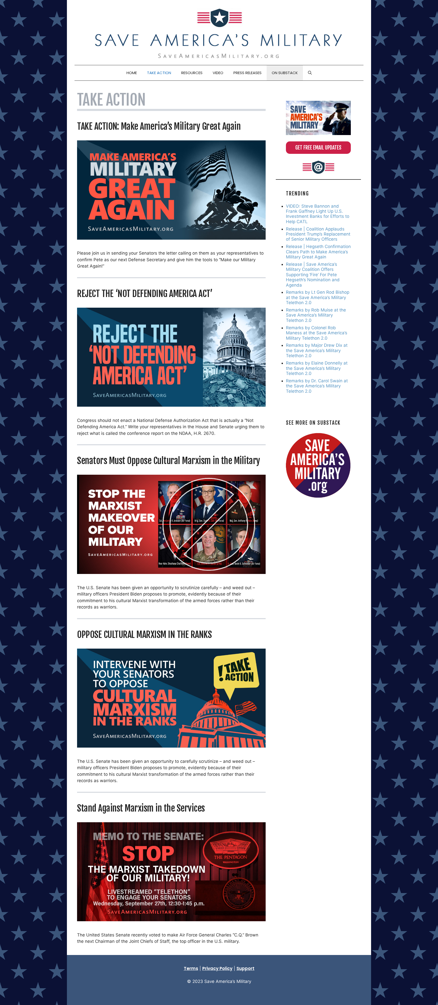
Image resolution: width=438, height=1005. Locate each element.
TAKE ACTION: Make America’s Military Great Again (159, 126)
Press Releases (247, 72)
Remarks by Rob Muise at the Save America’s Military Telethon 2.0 (316, 315)
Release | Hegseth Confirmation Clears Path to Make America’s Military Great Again (318, 251)
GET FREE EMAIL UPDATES (318, 147)
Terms (191, 968)
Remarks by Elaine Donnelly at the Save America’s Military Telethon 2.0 (317, 368)
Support (245, 968)
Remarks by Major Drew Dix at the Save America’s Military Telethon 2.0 (317, 350)
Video (218, 72)
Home (131, 72)
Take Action (159, 72)
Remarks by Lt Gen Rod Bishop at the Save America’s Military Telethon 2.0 (317, 297)
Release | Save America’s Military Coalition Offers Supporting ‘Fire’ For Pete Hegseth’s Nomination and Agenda (313, 275)
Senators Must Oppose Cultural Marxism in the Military (168, 460)
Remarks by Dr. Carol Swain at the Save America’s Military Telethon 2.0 (317, 386)
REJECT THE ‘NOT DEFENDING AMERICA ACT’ (144, 293)
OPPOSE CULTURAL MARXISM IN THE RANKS (144, 634)
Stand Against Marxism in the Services (141, 808)
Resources (192, 72)
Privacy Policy (217, 968)
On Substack (285, 72)
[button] (310, 72)
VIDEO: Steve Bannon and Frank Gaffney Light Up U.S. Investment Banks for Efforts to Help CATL (317, 214)
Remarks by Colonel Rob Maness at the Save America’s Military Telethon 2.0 (316, 333)
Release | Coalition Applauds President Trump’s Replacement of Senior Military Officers (318, 234)
